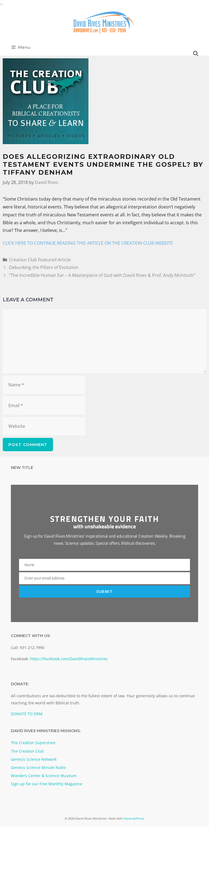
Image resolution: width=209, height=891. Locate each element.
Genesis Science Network (34, 759)
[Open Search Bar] (196, 53)
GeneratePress (134, 818)
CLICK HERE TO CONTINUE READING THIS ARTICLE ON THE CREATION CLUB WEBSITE (88, 243)
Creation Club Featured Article (40, 260)
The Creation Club (27, 751)
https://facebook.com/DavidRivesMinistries (69, 658)
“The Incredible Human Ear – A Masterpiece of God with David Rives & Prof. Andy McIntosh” (102, 275)
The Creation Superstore (33, 742)
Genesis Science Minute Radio (38, 767)
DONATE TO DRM (26, 713)
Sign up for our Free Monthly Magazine (46, 783)
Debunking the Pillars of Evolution (43, 267)
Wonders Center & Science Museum (43, 775)
